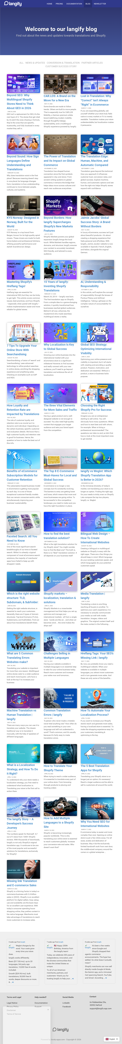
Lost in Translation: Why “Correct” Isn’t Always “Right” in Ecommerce (96, 100)
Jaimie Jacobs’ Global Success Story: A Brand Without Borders (95, 222)
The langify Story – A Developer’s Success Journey (20, 823)
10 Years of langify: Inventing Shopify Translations (56, 286)
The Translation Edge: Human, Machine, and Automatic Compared (94, 161)
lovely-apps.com (58, 1039)
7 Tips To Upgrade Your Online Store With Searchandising (22, 350)
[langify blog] (13, 3)
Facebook (67, 1006)
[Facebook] (117, 3)
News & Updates (35, 62)
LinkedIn (66, 1003)
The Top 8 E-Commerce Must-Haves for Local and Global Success (60, 475)
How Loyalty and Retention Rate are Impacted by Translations (23, 410)
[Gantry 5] (61, 1029)
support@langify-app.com (101, 1008)
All (21, 62)
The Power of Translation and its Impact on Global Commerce (60, 161)
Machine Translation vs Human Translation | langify (21, 715)
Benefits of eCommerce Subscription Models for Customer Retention (22, 475)
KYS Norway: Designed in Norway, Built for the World (23, 222)
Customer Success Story (61, 66)
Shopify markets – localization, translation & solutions (60, 598)
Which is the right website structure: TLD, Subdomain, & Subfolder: (23, 598)
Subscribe (27, 1036)
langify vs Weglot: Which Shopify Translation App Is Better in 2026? (96, 475)
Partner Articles (92, 62)
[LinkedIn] (115, 3)
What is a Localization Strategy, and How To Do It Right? (22, 769)
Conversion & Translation (63, 62)
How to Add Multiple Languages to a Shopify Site (59, 822)
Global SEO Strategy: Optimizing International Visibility (96, 349)
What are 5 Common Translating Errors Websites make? (20, 658)
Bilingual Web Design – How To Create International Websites (95, 538)
